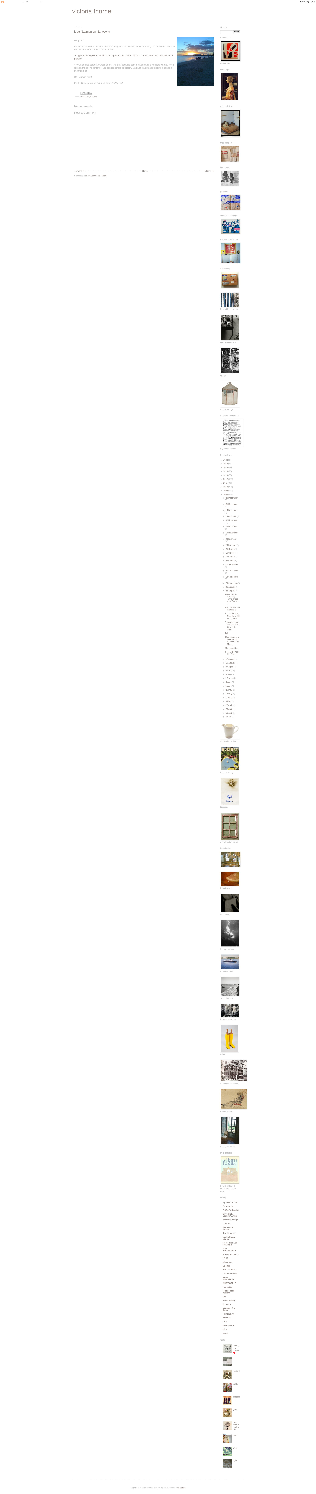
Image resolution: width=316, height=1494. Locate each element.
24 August (230, 591)
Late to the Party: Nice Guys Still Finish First (232, 616)
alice (225, 1329)
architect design (230, 1220)
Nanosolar (85, 97)
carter (225, 1333)
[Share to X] (86, 93)
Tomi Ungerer (229, 1233)
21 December (231, 504)
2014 (225, 471)
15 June (229, 678)
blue (225, 1297)
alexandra (227, 1262)
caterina (226, 1224)
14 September (232, 577)
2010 (225, 487)
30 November (231, 520)
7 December (231, 516)
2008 (225, 494)
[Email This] (81, 93)
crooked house (230, 1273)
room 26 (227, 1318)
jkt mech (227, 1304)
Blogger (181, 1488)
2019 (225, 464)
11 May (229, 697)
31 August (230, 587)
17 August (230, 659)
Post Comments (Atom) (96, 176)
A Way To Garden (231, 1210)
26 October (231, 549)
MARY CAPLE (229, 1283)
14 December (231, 510)
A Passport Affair (231, 1254)
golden (236, 1409)
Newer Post (80, 171)
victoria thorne (91, 11)
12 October (231, 557)
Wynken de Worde (228, 1228)
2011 (225, 483)
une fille (226, 1266)
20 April (229, 709)
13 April (229, 713)
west (235, 1448)
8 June (229, 682)
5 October (230, 560)
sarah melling (229, 1300)
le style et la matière (228, 1292)
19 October (231, 553)
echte (235, 1384)
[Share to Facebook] (88, 93)
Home (145, 171)
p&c (225, 1322)
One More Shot (231, 648)
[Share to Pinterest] (91, 93)
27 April (229, 705)
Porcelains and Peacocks (230, 1244)
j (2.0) (225, 1258)
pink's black (228, 1325)
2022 (225, 460)
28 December (231, 498)
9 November (231, 539)
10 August (230, 663)
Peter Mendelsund (229, 1278)
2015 (225, 467)
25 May (229, 690)
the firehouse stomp (229, 1238)
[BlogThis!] (84, 93)
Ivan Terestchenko (229, 1250)
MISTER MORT (230, 1270)
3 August (230, 667)
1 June (229, 686)
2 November (231, 545)
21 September (232, 571)
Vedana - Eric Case (229, 1309)
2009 (225, 491)
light (227, 633)
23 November (231, 526)
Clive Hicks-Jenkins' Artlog (230, 1215)
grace (235, 1435)
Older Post (209, 171)
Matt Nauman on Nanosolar (92, 31)
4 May (228, 701)
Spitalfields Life (230, 1202)
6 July (228, 674)
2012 (225, 479)
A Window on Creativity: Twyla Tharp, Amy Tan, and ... (232, 599)
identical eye (229, 1314)
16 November (231, 533)
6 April (229, 717)
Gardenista (228, 1206)
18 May (229, 694)
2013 (225, 475)
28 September (232, 564)
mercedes (227, 1287)
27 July (229, 671)
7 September (231, 583)
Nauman (93, 97)
